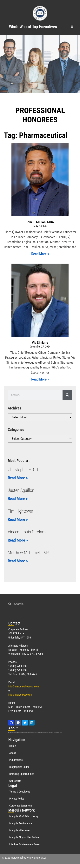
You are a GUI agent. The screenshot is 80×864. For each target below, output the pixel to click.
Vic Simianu (40, 343)
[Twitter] (25, 723)
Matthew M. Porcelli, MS (28, 552)
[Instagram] (11, 723)
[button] (72, 26)
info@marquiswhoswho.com (23, 686)
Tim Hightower (20, 511)
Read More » (40, 254)
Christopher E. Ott (23, 469)
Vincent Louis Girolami (27, 532)
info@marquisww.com (20, 694)
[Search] (67, 395)
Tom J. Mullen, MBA (40, 222)
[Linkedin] (32, 723)
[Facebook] (18, 723)
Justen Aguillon (21, 490)
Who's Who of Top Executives (33, 26)
